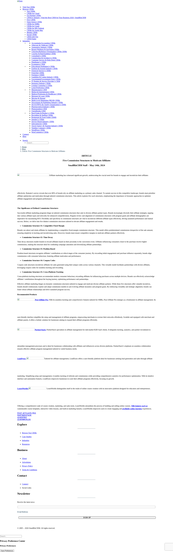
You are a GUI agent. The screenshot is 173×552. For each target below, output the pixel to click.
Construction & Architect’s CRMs (44, 58)
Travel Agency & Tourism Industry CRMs (47, 126)
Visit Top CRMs (29, 7)
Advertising (26, 462)
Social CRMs (32, 35)
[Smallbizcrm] (86, 2)
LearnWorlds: (23, 389)
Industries (25, 440)
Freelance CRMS (37, 75)
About (24, 458)
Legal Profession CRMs (40, 88)
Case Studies (27, 437)
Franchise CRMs (37, 73)
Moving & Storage (38, 98)
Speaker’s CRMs (37, 119)
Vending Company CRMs (41, 128)
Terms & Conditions (29, 470)
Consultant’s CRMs (38, 56)
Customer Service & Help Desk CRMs (45, 60)
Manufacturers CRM (39, 90)
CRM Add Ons (32, 37)
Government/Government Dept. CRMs (45, 79)
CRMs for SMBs (33, 24)
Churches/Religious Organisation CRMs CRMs (49, 52)
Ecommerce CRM (38, 64)
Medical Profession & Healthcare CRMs (46, 94)
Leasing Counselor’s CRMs (41, 86)
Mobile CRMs (32, 32)
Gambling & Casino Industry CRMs (44, 77)
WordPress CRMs (38, 130)
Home (24, 147)
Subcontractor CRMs (39, 124)
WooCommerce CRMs (39, 132)
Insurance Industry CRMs (41, 83)
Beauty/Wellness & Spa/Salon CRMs (45, 49)
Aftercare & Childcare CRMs (42, 45)
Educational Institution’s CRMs (43, 66)
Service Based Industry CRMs (42, 122)
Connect (26, 134)
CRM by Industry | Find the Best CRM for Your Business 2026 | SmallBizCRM (56, 18)
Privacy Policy (27, 466)
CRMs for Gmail (33, 26)
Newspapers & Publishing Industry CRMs (47, 102)
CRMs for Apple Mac (35, 30)
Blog (24, 136)
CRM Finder (31, 39)
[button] (28, 140)
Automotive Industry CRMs (41, 47)
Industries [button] (26, 41)
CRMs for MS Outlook (35, 28)
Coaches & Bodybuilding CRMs (43, 54)
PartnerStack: (40, 330)
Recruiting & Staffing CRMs (42, 115)
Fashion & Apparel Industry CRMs (44, 69)
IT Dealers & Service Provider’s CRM (45, 81)
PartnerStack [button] (24, 415)
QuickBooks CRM (38, 111)
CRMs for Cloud (33, 13)
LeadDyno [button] (22, 417)
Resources (26, 444)
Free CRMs (31, 20)
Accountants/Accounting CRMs (43, 43)
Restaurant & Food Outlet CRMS (43, 117)
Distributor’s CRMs (38, 62)
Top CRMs (31, 11)
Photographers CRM (39, 109)
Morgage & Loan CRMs (40, 96)
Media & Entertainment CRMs (42, 92)
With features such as (139, 406)
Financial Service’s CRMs (41, 71)
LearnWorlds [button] (24, 419)
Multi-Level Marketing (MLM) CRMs (45, 100)
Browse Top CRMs (29, 433)
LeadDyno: (21, 359)
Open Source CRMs (34, 22)
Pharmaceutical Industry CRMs (43, 107)
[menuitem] (89, 7)
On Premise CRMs (34, 15)
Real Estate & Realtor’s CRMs (42, 113)
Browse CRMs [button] (28, 9)
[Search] (11, 536)
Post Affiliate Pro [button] (26, 413)
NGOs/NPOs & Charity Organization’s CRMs (48, 105)
